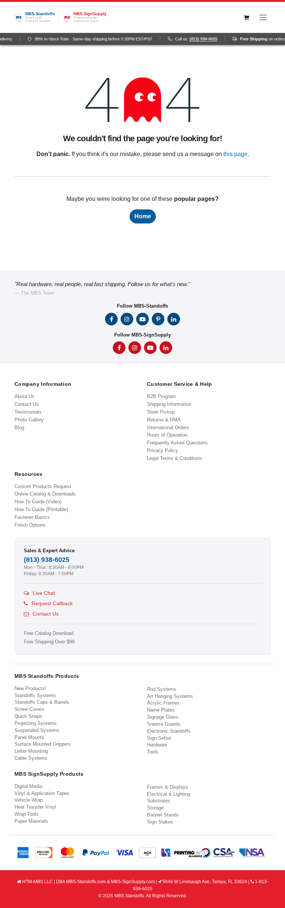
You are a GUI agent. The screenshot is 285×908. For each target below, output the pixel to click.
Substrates (158, 800)
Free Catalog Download (48, 633)
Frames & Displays (167, 787)
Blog (19, 427)
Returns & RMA (164, 419)
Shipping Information (169, 404)
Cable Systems (31, 758)
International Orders (168, 427)
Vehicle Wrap (28, 800)
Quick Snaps (28, 716)
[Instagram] (127, 319)
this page (235, 154)
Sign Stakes (160, 822)
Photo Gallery (29, 419)
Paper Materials (31, 821)
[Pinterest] (158, 319)
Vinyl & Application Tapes (41, 793)
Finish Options (30, 525)
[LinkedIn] (173, 319)
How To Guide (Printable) (41, 509)
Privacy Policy (162, 450)
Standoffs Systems (35, 695)
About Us (24, 396)
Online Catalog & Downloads (45, 494)
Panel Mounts (29, 737)
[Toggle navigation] (263, 17)
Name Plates (161, 710)
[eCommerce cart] (246, 17)
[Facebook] (111, 319)
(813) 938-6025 (200, 39)
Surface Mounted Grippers (42, 744)
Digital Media (28, 786)
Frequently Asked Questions (177, 442)
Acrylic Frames (163, 703)
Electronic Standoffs (169, 731)
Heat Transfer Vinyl (35, 807)
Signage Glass (162, 717)
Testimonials (28, 412)
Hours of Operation (167, 435)
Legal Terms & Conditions (174, 458)
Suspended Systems (36, 730)
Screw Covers (29, 709)
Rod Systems (161, 689)
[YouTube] (142, 319)
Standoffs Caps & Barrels (41, 702)
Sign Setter (159, 738)
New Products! (30, 688)
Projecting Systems (35, 723)
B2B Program (161, 396)
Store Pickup (161, 412)
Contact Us (26, 404)
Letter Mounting (31, 751)
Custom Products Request (42, 486)
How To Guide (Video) (37, 501)
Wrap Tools (26, 814)
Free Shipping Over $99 (49, 641)
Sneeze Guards (163, 724)
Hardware (157, 745)
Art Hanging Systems (170, 696)
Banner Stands (163, 815)
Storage (155, 808)
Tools (152, 752)
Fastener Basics (32, 517)
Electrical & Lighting (168, 794)
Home (142, 216)
